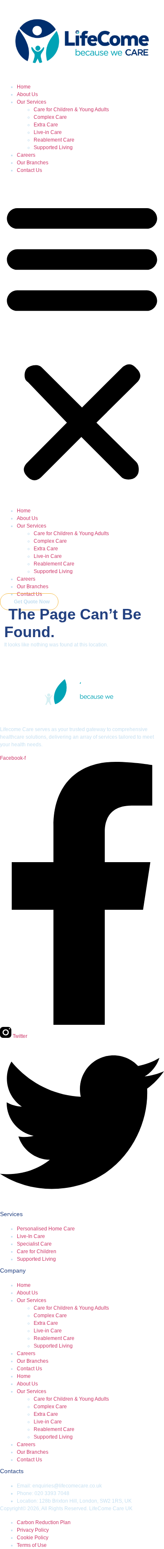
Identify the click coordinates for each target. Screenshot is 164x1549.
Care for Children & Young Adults (71, 110)
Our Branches (32, 163)
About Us (27, 94)
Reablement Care (54, 140)
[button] (82, 340)
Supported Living (53, 147)
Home (24, 87)
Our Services (31, 102)
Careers (26, 155)
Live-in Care (48, 132)
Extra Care (46, 125)
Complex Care (50, 117)
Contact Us (29, 170)
